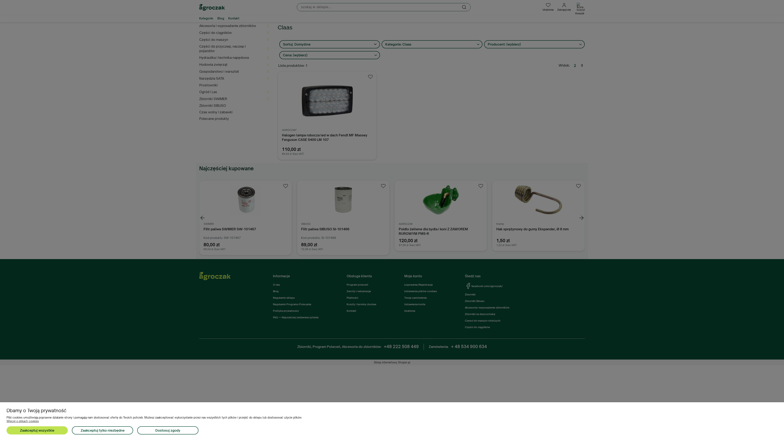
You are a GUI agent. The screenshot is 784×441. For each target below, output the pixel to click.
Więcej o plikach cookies (23, 421)
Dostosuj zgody (167, 430)
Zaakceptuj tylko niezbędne (103, 430)
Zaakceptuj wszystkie (37, 430)
